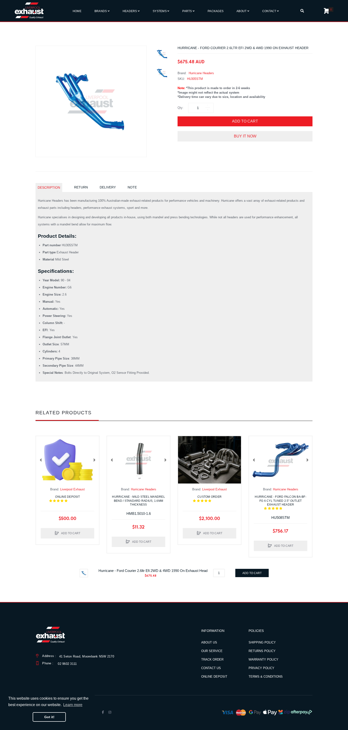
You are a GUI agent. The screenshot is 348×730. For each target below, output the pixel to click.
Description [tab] (49, 187)
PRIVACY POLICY (261, 668)
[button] (40, 460)
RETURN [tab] (81, 187)
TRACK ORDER (212, 659)
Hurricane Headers (201, 73)
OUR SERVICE (212, 651)
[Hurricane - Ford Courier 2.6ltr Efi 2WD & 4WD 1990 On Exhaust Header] (162, 54)
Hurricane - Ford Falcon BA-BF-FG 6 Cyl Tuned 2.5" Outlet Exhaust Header (280, 502)
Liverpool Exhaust (72, 489)
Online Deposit (70, 498)
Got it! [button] (49, 717)
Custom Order (211, 498)
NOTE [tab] (132, 187)
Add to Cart (245, 121)
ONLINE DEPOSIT (214, 676)
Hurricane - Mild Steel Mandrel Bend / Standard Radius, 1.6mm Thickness (138, 500)
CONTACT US (211, 668)
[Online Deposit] (67, 460)
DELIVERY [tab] (108, 187)
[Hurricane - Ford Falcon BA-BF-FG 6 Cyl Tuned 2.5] (280, 460)
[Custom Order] (209, 460)
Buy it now (245, 136)
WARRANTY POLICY (263, 659)
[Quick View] (41, 451)
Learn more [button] (72, 705)
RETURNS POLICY (262, 651)
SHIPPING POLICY (262, 642)
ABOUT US (209, 642)
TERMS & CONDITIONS (266, 676)
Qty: (180, 108)
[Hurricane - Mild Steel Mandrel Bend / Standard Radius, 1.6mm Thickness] (138, 460)
